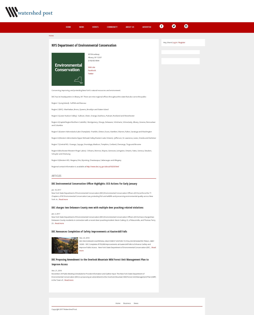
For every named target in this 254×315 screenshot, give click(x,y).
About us (130, 27)
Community (112, 27)
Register (182, 42)
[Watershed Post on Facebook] (161, 26)
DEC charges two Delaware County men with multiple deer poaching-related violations (97, 207)
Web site (91, 67)
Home (68, 27)
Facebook (92, 70)
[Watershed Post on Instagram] (186, 26)
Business (127, 303)
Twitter (91, 73)
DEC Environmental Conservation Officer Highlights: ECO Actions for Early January (94, 183)
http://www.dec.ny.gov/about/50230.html (103, 166)
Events (95, 27)
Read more (63, 199)
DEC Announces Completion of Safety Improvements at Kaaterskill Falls (89, 231)
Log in (175, 42)
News (81, 27)
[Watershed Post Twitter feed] (174, 26)
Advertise (146, 27)
